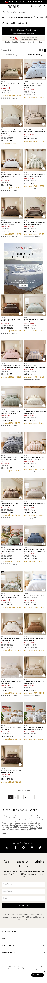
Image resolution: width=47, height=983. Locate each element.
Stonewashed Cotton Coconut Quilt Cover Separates (35, 412)
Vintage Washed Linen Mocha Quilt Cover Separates (35, 639)
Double (15, 42)
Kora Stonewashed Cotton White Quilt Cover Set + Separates (11, 596)
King (29, 42)
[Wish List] (40, 6)
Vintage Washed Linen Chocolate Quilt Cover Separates (11, 320)
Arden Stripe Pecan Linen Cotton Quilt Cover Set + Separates (34, 458)
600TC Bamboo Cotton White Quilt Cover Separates (11, 728)
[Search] (5, 12)
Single (7, 42)
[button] (40, 50)
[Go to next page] (37, 797)
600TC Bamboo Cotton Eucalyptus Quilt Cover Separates (11, 550)
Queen (22, 42)
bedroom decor (7, 818)
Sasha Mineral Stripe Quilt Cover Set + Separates (34, 320)
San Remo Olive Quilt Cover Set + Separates (11, 84)
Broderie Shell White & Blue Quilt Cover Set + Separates (34, 596)
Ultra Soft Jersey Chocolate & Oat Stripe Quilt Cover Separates (34, 223)
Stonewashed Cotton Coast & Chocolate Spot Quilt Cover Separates (33, 85)
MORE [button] (4, 834)
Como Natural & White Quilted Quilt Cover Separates (35, 504)
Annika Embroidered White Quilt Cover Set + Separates (10, 639)
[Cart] (44, 6)
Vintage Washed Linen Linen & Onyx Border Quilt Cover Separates (34, 130)
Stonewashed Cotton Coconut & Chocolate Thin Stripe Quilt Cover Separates (11, 131)
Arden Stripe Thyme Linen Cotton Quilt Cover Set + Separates (34, 175)
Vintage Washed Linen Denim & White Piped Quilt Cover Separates (34, 550)
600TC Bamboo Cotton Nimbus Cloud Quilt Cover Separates (34, 728)
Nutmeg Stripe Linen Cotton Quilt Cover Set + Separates (11, 504)
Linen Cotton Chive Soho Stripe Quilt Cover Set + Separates (10, 412)
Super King (37, 42)
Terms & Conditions (24, 917)
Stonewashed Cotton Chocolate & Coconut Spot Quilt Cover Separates (11, 176)
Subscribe (23, 905)
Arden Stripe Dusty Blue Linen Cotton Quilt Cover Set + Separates (34, 366)
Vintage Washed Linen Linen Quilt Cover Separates (11, 682)
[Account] (35, 6)
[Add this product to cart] (20, 78)
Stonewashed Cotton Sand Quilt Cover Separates (34, 682)
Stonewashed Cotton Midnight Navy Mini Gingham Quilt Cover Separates (12, 459)
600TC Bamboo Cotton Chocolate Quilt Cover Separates (11, 771)
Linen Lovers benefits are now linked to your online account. (23, 2)
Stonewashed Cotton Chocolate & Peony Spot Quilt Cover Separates (11, 366)
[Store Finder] (31, 6)
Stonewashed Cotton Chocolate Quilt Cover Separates (10, 223)
